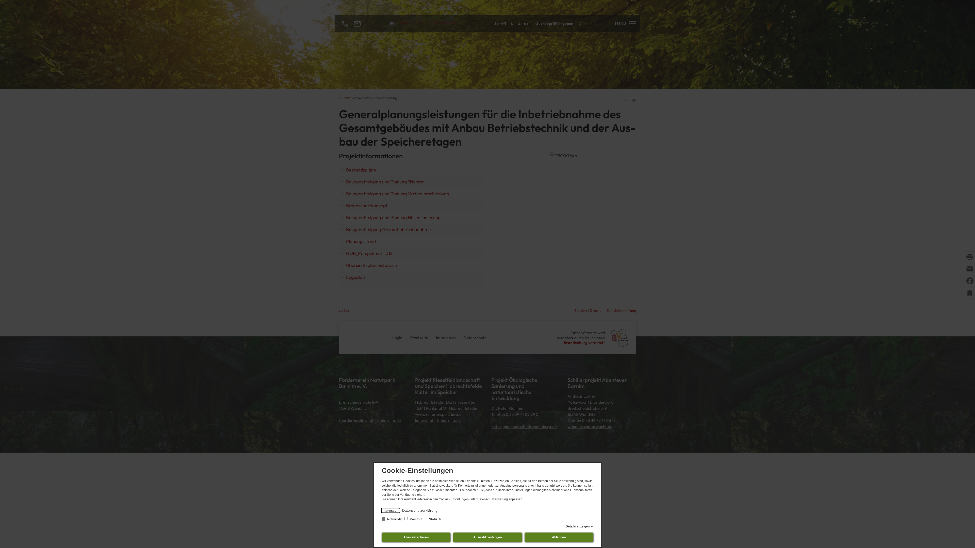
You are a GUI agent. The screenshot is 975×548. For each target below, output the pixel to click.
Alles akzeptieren (416, 537)
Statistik (434, 519)
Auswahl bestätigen (487, 537)
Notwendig (394, 519)
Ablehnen (559, 537)
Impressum (391, 510)
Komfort (415, 519)
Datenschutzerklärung (419, 510)
